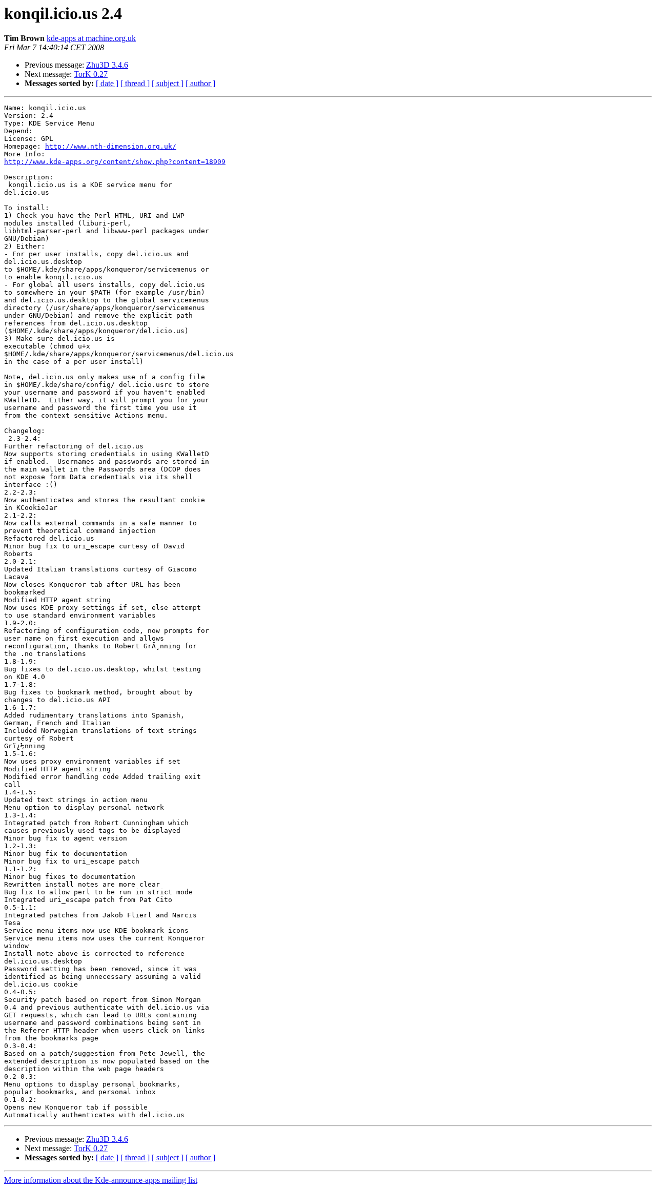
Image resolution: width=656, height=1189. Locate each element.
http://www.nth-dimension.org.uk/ (110, 146)
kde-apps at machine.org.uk (91, 38)
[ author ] (200, 83)
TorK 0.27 (91, 74)
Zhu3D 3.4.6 (107, 64)
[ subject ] (167, 83)
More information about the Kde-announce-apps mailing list (100, 1180)
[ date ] (107, 83)
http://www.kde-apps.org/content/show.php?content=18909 (114, 162)
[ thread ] (135, 83)
